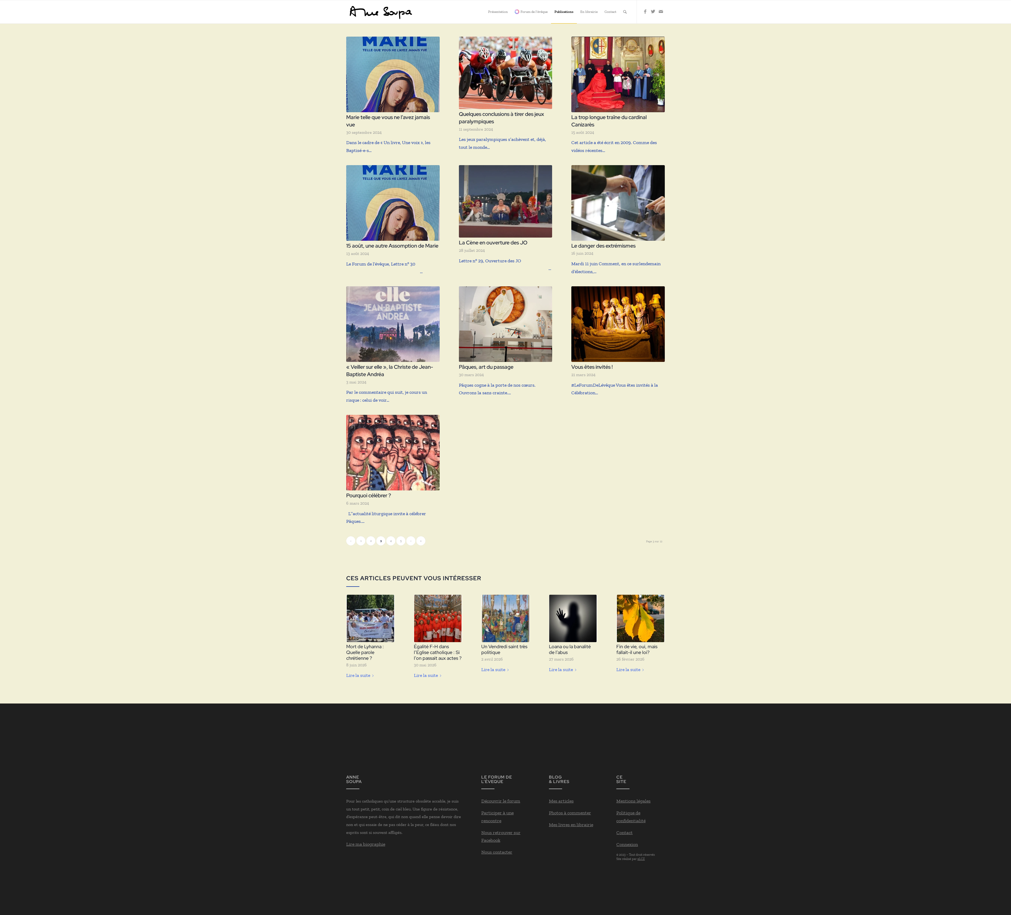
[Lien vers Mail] (661, 12)
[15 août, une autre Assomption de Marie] (393, 203)
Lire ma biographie (365, 844)
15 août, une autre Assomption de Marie (392, 245)
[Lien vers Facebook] (645, 12)
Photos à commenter (570, 813)
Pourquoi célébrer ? (368, 495)
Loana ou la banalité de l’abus (570, 649)
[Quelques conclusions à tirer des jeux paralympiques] (505, 73)
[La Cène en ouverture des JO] (505, 201)
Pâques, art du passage (486, 366)
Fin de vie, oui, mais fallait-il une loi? (636, 649)
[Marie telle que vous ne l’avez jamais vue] (393, 74)
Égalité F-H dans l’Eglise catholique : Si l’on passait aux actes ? (438, 652)
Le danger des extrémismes (603, 245)
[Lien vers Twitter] (653, 12)
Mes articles (561, 801)
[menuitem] (498, 11)
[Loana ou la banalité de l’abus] (573, 618)
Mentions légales (633, 801)
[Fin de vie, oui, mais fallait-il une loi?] (640, 618)
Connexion (627, 844)
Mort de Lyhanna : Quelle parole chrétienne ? (365, 652)
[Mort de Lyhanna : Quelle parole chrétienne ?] (370, 618)
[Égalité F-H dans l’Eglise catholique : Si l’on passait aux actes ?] (438, 618)
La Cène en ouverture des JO (493, 242)
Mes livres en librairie (571, 825)
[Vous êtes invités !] (618, 324)
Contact (624, 832)
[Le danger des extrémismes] (618, 203)
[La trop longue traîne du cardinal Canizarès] (618, 74)
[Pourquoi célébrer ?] (393, 452)
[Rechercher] (625, 11)
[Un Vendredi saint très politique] (505, 618)
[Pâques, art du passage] (505, 324)
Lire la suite (358, 675)
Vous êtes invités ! (592, 366)
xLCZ (641, 859)
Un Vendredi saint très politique (504, 649)
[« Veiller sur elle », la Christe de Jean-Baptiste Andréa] (393, 324)
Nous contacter (496, 852)
